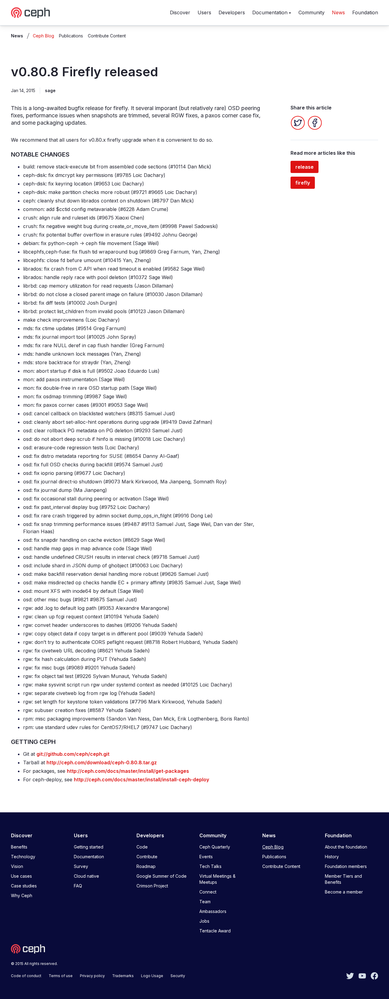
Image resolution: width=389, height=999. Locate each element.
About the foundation (346, 846)
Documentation (269, 12)
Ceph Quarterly (214, 846)
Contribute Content (107, 35)
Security (177, 975)
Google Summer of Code (161, 876)
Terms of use (61, 975)
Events (206, 856)
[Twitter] (298, 123)
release (304, 167)
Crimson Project (152, 885)
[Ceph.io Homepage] (30, 12)
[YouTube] (362, 975)
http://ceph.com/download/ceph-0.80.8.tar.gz (101, 762)
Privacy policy (92, 975)
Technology (23, 856)
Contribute (146, 856)
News (338, 12)
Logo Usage (152, 975)
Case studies (24, 885)
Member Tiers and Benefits (343, 879)
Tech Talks (210, 866)
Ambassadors (212, 911)
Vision (17, 866)
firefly (302, 183)
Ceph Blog (43, 35)
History (332, 856)
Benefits (19, 846)
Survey (81, 866)
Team (205, 901)
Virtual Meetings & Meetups (217, 879)
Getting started (88, 846)
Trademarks (123, 975)
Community (311, 12)
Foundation (365, 12)
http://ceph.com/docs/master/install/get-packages (128, 771)
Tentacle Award (215, 930)
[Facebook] (315, 123)
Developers (232, 12)
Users (204, 12)
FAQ (78, 885)
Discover (180, 12)
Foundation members (346, 866)
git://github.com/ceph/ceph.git (72, 754)
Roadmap (146, 866)
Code (142, 846)
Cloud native (86, 876)
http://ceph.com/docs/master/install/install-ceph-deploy (141, 779)
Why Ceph (21, 895)
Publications (71, 35)
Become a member (344, 891)
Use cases (21, 876)
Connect (207, 891)
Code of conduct (26, 975)
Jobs (204, 921)
